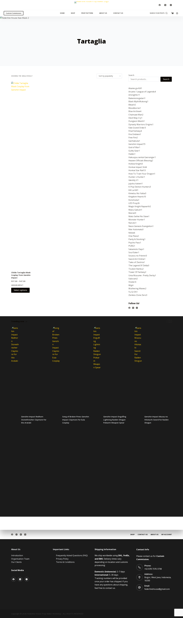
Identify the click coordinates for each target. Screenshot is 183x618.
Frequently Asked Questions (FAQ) (72, 555)
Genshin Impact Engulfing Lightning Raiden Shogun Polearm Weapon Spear (114, 419)
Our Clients (16, 562)
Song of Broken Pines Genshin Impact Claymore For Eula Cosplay (75, 419)
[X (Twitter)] (165, 5)
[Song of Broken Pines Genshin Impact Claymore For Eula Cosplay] (56, 419)
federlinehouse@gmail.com (157, 589)
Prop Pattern (87, 13)
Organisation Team (20, 558)
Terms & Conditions (65, 562)
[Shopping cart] (172, 13)
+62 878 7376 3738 (153, 569)
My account (166, 535)
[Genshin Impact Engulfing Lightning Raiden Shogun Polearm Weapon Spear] (97, 419)
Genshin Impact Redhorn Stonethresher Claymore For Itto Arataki (33, 419)
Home (62, 13)
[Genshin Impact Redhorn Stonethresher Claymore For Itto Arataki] (15, 419)
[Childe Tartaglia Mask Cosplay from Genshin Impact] (21, 175)
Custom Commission (13, 13)
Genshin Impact (17, 285)
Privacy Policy (62, 558)
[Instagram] (171, 5)
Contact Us (118, 13)
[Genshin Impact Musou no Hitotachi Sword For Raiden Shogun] (138, 419)
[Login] (177, 13)
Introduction (17, 555)
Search (131, 75)
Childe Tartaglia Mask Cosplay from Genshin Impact (20, 275)
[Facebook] (160, 5)
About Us (103, 13)
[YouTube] (21, 534)
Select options (20, 290)
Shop (73, 13)
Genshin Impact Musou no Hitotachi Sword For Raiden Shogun (156, 419)
